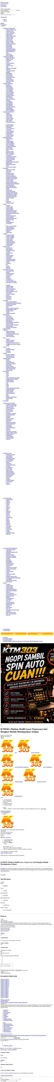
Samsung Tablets (10, 151)
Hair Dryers (8, 364)
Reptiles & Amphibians (11, 397)
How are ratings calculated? (7, 921)
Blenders (8, 220)
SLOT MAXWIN (7, 498)
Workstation (9, 127)
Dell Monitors (9, 105)
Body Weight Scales (10, 368)
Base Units (8, 315)
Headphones (9, 420)
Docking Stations (10, 134)
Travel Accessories (10, 357)
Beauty (7, 359)
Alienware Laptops (10, 122)
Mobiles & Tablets (7, 137)
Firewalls (8, 276)
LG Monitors (9, 101)
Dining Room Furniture (11, 211)
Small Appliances (10, 217)
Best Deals (5, 400)
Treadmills (8, 352)
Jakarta (4, 2)
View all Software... (10, 336)
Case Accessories (10, 33)
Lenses (7, 572)
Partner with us (6, 1030)
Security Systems (10, 202)
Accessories (8, 129)
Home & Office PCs (10, 423)
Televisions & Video (10, 549)
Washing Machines (10, 228)
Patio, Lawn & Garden (11, 226)
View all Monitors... (10, 110)
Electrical (8, 214)
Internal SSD (9, 46)
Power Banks (9, 160)
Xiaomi (7, 504)
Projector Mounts (10, 174)
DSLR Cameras (9, 179)
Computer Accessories (8, 56)
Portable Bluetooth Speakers (12, 161)
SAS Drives (9, 54)
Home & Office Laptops (11, 432)
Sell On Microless (7, 1031)
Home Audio (9, 190)
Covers (7, 530)
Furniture (8, 205)
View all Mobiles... (10, 145)
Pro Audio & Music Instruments (13, 577)
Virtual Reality (9, 565)
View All (8, 268)
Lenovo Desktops (10, 92)
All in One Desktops (10, 427)
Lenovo (8, 514)
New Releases (6, 629)
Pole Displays (9, 321)
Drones (7, 339)
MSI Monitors (9, 108)
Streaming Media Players (11, 177)
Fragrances (8, 361)
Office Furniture (9, 209)
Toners (7, 262)
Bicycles (8, 350)
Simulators (8, 559)
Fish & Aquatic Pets (10, 393)
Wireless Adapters (10, 273)
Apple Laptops (9, 119)
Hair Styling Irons (10, 362)
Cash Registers (9, 326)
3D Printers (8, 258)
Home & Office (9, 93)
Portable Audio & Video (11, 182)
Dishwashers (9, 232)
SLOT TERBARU (47, 767)
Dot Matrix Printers (10, 250)
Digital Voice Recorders (11, 187)
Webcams (8, 69)
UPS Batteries (9, 74)
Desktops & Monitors (8, 83)
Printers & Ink (6, 246)
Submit (2, 933)
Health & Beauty (7, 358)
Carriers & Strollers (10, 389)
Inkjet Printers (9, 249)
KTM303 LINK (18, 796)
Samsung (8, 267)
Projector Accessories (11, 176)
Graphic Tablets (9, 79)
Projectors (8, 172)
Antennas (8, 285)
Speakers (8, 417)
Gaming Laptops (10, 124)
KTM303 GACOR (41, 781)
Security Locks (9, 136)
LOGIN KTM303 (7, 640)
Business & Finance (10, 332)
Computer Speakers (10, 70)
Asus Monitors (9, 102)
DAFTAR (40, 633)
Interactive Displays (10, 473)
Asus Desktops (9, 90)
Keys (7, 306)
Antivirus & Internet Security (12, 333)
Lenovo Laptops (10, 118)
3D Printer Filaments (10, 259)
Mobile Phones (9, 138)
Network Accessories (11, 288)
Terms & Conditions (7, 1027)
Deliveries (5, 1013)
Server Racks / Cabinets (11, 282)
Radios (7, 188)
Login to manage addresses (7, 1075)
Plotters (7, 254)
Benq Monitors (9, 104)
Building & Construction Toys (13, 342)
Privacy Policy (6, 1026)
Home (4, 204)
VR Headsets (9, 245)
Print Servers (9, 292)
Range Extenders (10, 290)
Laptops (8, 113)
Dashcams (8, 201)
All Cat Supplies (10, 391)
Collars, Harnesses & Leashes (12, 377)
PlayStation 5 (9, 561)
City (1, 1080)
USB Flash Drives (10, 51)
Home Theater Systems (11, 195)
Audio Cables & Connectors (12, 308)
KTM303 (5, 637)
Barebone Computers (11, 43)
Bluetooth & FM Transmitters (12, 183)
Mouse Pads (9, 78)
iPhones (8, 140)
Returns (5, 1015)
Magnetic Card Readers (11, 327)
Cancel (2, 943)
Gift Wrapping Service (8, 1025)
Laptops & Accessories (8, 111)
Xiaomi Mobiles (9, 141)
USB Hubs (8, 60)
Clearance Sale (6, 630)
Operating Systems (10, 331)
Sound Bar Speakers (10, 191)
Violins (7, 312)
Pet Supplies (6, 371)
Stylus (7, 165)
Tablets (7, 508)
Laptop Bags (9, 133)
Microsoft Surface (10, 152)
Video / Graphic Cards (11, 29)
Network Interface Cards (11, 291)
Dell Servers (9, 296)
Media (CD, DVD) (10, 57)
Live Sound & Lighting (11, 301)
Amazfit (8, 522)
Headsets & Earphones (11, 156)
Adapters (8, 64)
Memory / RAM (9, 42)
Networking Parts (10, 270)
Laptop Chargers (10, 131)
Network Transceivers (11, 281)
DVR (7, 199)
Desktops (8, 84)
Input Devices (9, 75)
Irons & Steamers (10, 219)
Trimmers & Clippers (11, 363)
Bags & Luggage (10, 355)
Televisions (8, 170)
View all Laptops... (10, 128)
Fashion (5, 353)
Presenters (8, 82)
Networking (9, 476)
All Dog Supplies (10, 381)
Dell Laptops (9, 116)
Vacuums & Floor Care (11, 218)
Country (2, 1079)
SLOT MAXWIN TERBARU (10, 548)
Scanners (8, 251)
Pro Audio (5, 300)
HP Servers (8, 297)
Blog (4, 1022)
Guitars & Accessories (11, 304)
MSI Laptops (9, 120)
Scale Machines (9, 323)
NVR (7, 200)
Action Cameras (9, 181)
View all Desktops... (10, 99)
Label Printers (9, 256)
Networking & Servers (8, 269)
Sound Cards (9, 39)
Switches (8, 277)
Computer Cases (10, 31)
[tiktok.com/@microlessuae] (7, 1045)
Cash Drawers (9, 317)
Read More (3, 874)
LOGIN (14, 633)
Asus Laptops (9, 115)
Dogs (7, 372)
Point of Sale (6, 314)
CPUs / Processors (10, 32)
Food (7, 373)
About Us (5, 1011)
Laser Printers (9, 247)
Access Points (9, 274)
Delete (6, 943)
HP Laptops (8, 114)
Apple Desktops (9, 88)
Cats (7, 382)
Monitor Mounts (9, 109)
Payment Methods (7, 1019)
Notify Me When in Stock (6, 852)
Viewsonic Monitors (10, 106)
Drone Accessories (10, 340)
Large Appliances (10, 227)
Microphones (9, 73)
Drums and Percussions (11, 309)
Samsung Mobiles (10, 143)
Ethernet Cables (9, 287)
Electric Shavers (9, 366)
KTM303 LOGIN (7, 453)
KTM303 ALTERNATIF (9, 28)
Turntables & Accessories (11, 193)
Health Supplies (9, 380)
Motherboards (9, 34)
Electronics (5, 168)
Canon (7, 265)
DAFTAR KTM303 (7, 638)
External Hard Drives (11, 50)
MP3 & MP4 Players (10, 186)
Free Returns (3, 5)
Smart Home (9, 579)
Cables (7, 61)
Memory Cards (9, 59)
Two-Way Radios (10, 185)
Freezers (8, 231)
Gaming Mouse (9, 244)
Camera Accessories (10, 574)
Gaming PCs (9, 425)
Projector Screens (10, 173)
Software (5, 330)
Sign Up (5, 20)
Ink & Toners (9, 468)
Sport (4, 347)
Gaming (5, 233)
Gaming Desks (9, 208)
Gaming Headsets (10, 241)
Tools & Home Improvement (12, 213)
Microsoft (8, 511)
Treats (7, 375)
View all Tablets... (10, 154)
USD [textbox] (18, 10)
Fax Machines (9, 253)
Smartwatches (9, 147)
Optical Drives (9, 38)
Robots (7, 345)
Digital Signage (9, 475)
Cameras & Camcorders (11, 178)
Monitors (8, 100)
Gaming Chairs (9, 206)
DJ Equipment (9, 305)
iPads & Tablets (9, 149)
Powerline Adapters (10, 294)
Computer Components (11, 404)
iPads (7, 150)
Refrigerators (9, 229)
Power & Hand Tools (11, 215)
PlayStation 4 (9, 562)
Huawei (8, 503)
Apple (7, 518)
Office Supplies (6, 328)
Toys (4, 337)
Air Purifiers (9, 223)
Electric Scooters (10, 341)
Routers (8, 272)
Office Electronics (10, 472)
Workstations (9, 96)
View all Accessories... (11, 167)
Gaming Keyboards (10, 242)
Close (2, 1055)
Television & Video (10, 169)
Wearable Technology (11, 146)
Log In (4, 19)
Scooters (8, 348)
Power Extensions (10, 63)
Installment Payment (7, 1020)
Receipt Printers (9, 318)
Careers (5, 1017)
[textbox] (7, 11)
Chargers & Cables (10, 159)
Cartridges (8, 263)
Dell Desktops (9, 87)
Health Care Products (11, 367)
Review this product (5, 928)
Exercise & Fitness (10, 349)
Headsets (8, 72)
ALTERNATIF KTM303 (9, 403)
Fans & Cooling (9, 37)
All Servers (8, 299)
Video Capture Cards (11, 36)
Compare (4, 813)
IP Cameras (8, 278)
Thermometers (9, 370)
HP (7, 264)
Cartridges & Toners (10, 260)
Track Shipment (6, 1012)
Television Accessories (11, 557)
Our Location (4, 6)
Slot (16, 752)
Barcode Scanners (10, 319)
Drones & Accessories (11, 568)
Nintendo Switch (10, 563)
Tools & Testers (9, 65)
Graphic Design (9, 335)
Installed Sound (9, 310)
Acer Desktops (9, 91)
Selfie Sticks (9, 163)
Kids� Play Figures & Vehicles (13, 344)
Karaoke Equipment (10, 313)
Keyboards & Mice (10, 77)
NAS (7, 52)
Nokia (7, 505)
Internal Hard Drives (10, 48)
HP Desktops (9, 86)
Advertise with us (7, 1029)
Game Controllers (10, 81)
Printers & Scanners (10, 454)
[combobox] (18, 10)
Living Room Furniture (11, 210)
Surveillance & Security (11, 196)
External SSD (9, 47)
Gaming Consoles (10, 236)
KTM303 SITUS (19, 781)
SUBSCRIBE (17, 1038)
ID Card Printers (10, 255)
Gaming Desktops (10, 95)
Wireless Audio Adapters (11, 192)
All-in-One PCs (9, 97)
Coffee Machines (10, 222)
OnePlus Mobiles (10, 142)
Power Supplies (9, 41)
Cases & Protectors (10, 158)
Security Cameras (10, 197)
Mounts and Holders (10, 164)
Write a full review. (5, 930)
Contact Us (5, 1010)
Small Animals (9, 398)
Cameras (8, 570)
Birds (7, 395)
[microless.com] (2, 13)
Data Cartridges (9, 55)
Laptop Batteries (10, 132)
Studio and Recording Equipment (13, 303)
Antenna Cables (9, 286)
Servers (7, 295)
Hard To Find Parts (7, 1024)
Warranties (5, 1016)
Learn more (43, 808)
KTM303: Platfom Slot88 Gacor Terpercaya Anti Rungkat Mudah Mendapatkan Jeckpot (23, 641)
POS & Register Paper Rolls (12, 322)
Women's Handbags (10, 354)
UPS (7, 66)
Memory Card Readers (11, 68)
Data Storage (9, 45)
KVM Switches (9, 279)
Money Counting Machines (12, 324)
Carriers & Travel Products (12, 379)
